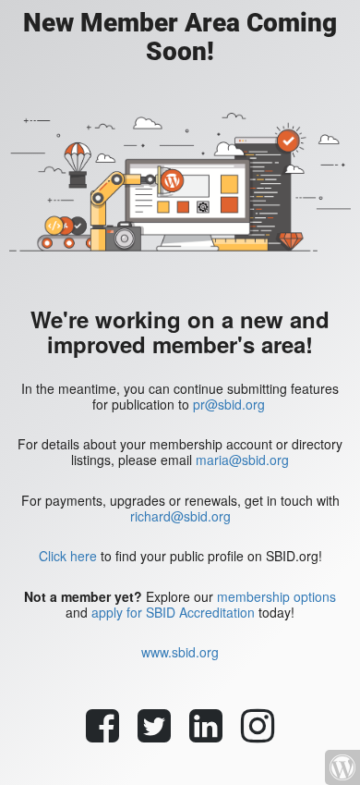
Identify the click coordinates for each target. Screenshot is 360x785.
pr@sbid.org (229, 404)
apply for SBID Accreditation (173, 612)
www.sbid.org (180, 652)
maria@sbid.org (242, 459)
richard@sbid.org (180, 516)
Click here (68, 555)
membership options (276, 596)
